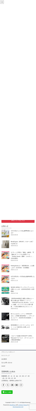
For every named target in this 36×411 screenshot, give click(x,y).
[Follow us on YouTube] (17, 385)
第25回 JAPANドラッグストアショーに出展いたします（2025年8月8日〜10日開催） (22, 289)
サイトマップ (5, 355)
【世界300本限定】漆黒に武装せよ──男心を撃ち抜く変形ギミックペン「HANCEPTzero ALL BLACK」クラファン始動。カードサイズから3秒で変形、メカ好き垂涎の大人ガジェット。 (22, 302)
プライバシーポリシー (8, 352)
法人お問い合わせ (6, 362)
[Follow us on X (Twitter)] (8, 385)
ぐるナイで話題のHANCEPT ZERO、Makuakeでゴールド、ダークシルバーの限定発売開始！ (22, 338)
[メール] (12, 385)
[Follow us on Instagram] (21, 385)
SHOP (3, 366)
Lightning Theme (22, 405)
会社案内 (4, 359)
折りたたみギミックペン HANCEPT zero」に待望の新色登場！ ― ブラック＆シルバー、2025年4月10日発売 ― (22, 316)
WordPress (13, 405)
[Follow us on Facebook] (3, 385)
